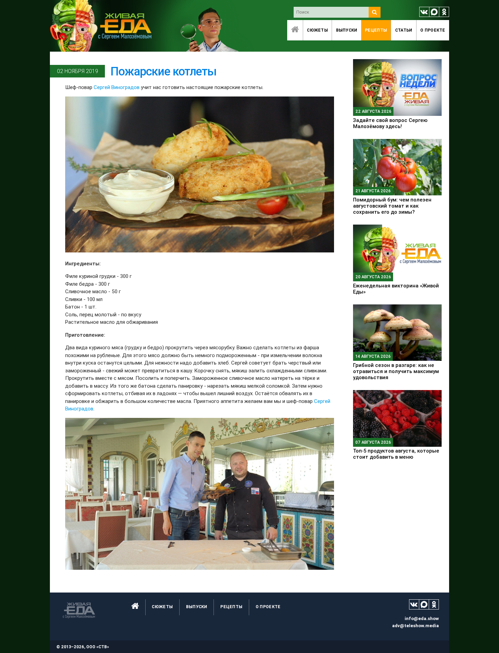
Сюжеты (317, 30)
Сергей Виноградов (117, 87)
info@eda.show (422, 618)
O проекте (432, 30)
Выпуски (346, 30)
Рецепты (376, 30)
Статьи (403, 30)
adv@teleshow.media (415, 626)
